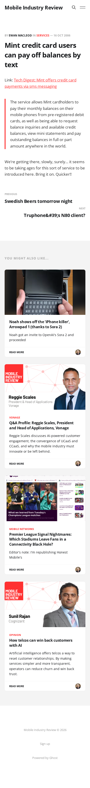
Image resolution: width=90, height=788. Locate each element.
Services (42, 35)
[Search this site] (73, 7)
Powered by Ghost (45, 758)
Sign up (45, 744)
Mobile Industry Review (34, 7)
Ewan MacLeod (20, 35)
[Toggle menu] (82, 7)
